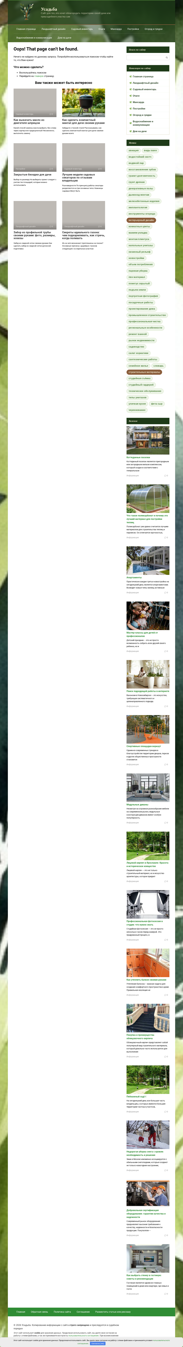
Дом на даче (64, 37)
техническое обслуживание (145, 391)
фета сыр (157, 404)
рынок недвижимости (142, 340)
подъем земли (137, 290)
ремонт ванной (138, 334)
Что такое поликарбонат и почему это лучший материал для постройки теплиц (147, 519)
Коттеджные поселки (138, 457)
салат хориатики (138, 353)
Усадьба (49, 9)
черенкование (137, 410)
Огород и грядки (153, 29)
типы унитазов (137, 397)
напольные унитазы (141, 245)
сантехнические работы (143, 359)
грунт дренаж (137, 182)
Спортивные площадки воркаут (144, 746)
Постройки (133, 29)
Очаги (102, 29)
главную (38, 76)
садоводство (136, 346)
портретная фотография (143, 296)
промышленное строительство (147, 315)
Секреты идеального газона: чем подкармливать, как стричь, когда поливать (83, 235)
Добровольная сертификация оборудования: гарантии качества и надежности (146, 1213)
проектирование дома (142, 309)
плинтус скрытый (139, 283)
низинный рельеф (140, 252)
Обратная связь (39, 1311)
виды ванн (150, 150)
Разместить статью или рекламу (113, 1311)
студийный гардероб (141, 385)
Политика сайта (62, 1311)
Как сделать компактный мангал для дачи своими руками (83, 121)
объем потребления (141, 264)
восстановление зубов (142, 169)
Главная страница (26, 29)
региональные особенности (145, 328)
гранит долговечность (142, 176)
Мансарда (116, 29)
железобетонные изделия (144, 201)
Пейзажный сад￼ (136, 1096)
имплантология (138, 207)
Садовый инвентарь (82, 29)
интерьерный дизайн (141, 220)
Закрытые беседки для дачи (32, 174)
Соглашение (83, 1311)
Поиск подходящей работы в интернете (148, 691)
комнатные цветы (139, 226)
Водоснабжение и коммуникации (34, 37)
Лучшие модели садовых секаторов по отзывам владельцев (78, 177)
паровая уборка (138, 271)
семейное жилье (138, 366)
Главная (20, 1311)
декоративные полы (141, 188)
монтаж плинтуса (139, 239)
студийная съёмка (139, 378)
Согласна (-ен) (98, 1343)
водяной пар (136, 163)
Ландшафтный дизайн (53, 29)
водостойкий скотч (140, 157)
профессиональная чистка (144, 321)
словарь (159, 366)
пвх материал (137, 277)
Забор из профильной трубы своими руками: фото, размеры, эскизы (34, 235)
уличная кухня (137, 404)
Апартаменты (134, 577)
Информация (133, 475)
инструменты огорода (142, 214)
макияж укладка (138, 233)
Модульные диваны (137, 804)
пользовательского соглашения (83, 1335)
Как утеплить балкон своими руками (146, 979)
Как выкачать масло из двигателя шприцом (29, 121)
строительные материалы (144, 372)
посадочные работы (141, 302)
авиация (134, 150)
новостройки (136, 258)
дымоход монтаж (139, 195)
